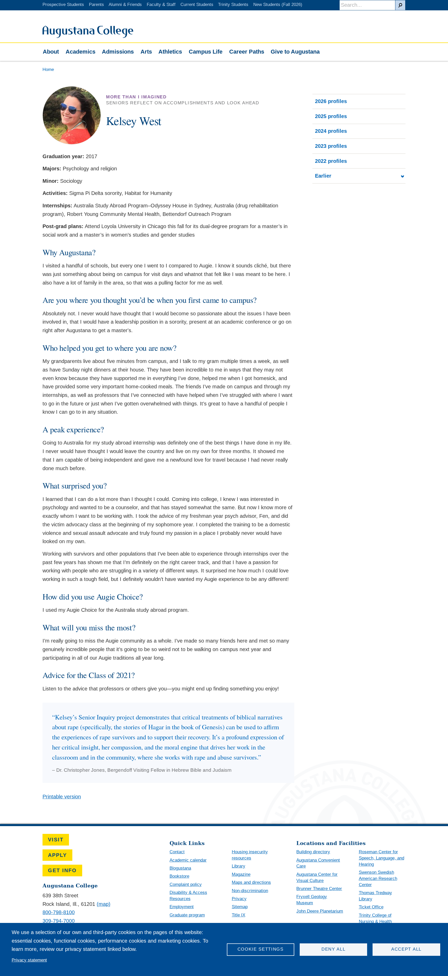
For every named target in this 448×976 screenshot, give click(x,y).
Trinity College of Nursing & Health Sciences (375, 921)
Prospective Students (63, 4)
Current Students (196, 4)
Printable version (62, 796)
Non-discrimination (250, 890)
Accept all (406, 949)
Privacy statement (29, 960)
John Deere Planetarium (319, 911)
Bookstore (179, 876)
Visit (56, 839)
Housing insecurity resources (250, 855)
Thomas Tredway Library (375, 895)
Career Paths (246, 51)
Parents (96, 4)
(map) (103, 904)
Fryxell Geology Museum (311, 899)
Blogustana (180, 868)
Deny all (333, 949)
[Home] (88, 36)
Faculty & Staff (161, 4)
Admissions (118, 51)
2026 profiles (331, 101)
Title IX (238, 915)
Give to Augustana (295, 51)
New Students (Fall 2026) (277, 4)
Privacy (239, 898)
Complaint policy (186, 884)
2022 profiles (331, 161)
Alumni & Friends (125, 4)
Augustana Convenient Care (318, 863)
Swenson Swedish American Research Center (378, 878)
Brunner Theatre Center (319, 888)
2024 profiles (331, 131)
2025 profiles (331, 116)
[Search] (400, 5)
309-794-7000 (59, 921)
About (51, 51)
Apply (57, 855)
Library (238, 866)
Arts (146, 51)
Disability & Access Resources (188, 895)
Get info (62, 870)
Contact (177, 851)
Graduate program (187, 915)
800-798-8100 (59, 912)
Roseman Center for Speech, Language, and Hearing (381, 858)
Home (48, 69)
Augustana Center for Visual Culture (317, 877)
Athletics (170, 51)
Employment (182, 906)
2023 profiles (331, 146)
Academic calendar (188, 860)
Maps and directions (251, 882)
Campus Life (205, 51)
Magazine (241, 874)
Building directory (313, 851)
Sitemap (240, 906)
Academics (80, 51)
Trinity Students (233, 4)
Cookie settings (260, 949)
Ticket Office (371, 907)
